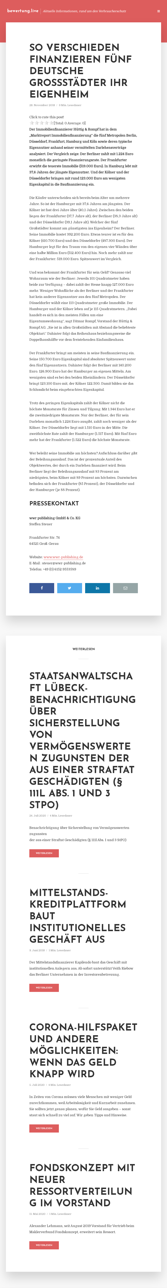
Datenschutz (142, 11)
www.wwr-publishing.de (63, 557)
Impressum (121, 11)
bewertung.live (22, 11)
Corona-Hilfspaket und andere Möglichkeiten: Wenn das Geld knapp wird (83, 1051)
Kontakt (102, 11)
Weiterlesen (44, 853)
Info (87, 11)
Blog (74, 11)
